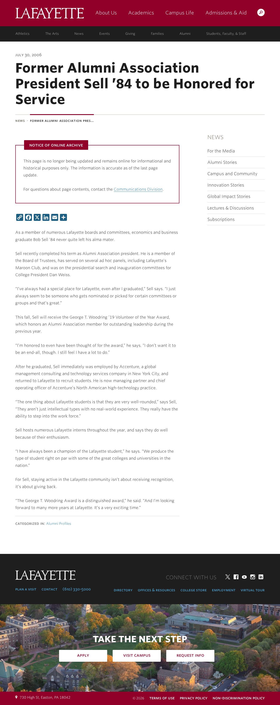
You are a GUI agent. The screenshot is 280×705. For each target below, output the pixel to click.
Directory (123, 590)
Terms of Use (162, 698)
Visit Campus (136, 655)
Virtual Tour (253, 590)
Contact (49, 589)
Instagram (252, 577)
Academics (141, 13)
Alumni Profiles (58, 524)
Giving (130, 34)
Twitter (227, 577)
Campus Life (179, 13)
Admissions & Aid (226, 13)
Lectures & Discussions (230, 208)
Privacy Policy (193, 698)
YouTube (244, 577)
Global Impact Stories (228, 196)
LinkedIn (261, 577)
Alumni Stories (222, 162)
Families (157, 34)
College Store (193, 590)
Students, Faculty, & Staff (226, 34)
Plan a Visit (25, 589)
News (79, 34)
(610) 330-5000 (77, 589)
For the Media (221, 151)
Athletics (22, 34)
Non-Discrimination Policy (239, 698)
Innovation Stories (225, 185)
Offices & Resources (156, 590)
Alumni (185, 34)
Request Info (190, 655)
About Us (106, 13)
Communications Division (138, 189)
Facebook (236, 577)
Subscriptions (221, 219)
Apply (83, 655)
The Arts (52, 34)
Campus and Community (232, 173)
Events (104, 34)
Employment (223, 590)
